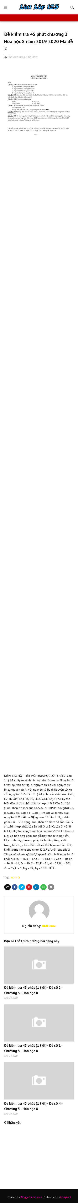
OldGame (13, 57)
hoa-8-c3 (15, 877)
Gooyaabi (65, 1197)
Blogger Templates (31, 1197)
